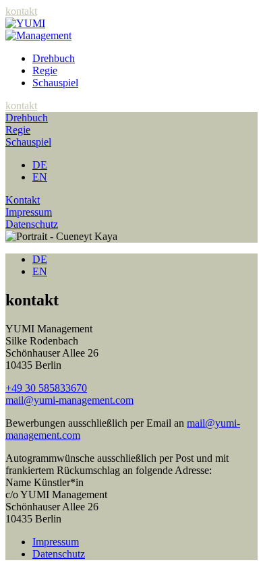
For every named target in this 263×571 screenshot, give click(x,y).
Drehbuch (53, 58)
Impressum (28, 212)
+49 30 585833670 (46, 388)
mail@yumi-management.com (69, 400)
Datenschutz (31, 224)
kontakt (21, 11)
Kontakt (22, 200)
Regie (44, 70)
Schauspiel (55, 82)
